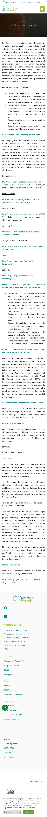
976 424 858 (9, 685)
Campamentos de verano (14, 645)
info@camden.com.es (33, 2)
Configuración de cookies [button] (12, 812)
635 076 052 (19, 2)
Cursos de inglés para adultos (17, 637)
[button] (5, 708)
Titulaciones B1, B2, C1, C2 (15, 641)
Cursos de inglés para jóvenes (16, 634)
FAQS (6, 649)
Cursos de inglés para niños (16, 630)
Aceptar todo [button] (29, 812)
